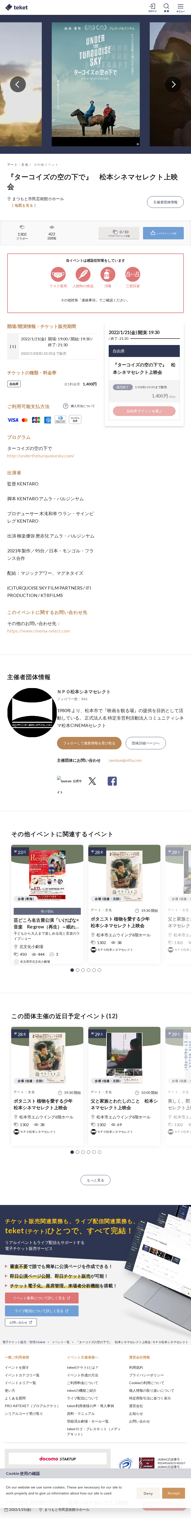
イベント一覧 (61, 1342)
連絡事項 (89, 300)
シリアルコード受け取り (24, 1413)
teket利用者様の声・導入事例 (90, 1406)
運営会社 (136, 1406)
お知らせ (136, 1413)
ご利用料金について (82, 1383)
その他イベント (46, 164)
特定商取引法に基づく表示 (150, 1398)
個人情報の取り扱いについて (151, 1390)
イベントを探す (17, 1367)
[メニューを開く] (180, 7)
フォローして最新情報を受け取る (89, 743)
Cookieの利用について (146, 1383)
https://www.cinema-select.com (38, 630)
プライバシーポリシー (146, 1375)
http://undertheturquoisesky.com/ (40, 455)
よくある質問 (15, 1398)
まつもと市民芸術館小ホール (67, 1509)
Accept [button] (174, 1493)
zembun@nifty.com (125, 760)
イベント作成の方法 (82, 1375)
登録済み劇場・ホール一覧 (88, 1421)
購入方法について (83, 406)
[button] (72, 970)
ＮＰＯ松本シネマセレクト (84, 691)
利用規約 (136, 1367)
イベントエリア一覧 (20, 1383)
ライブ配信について (82, 1398)
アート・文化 (18, 164)
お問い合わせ (139, 1421)
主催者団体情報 (165, 202)
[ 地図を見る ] (24, 205)
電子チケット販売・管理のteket (23, 1342)
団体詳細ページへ (146, 743)
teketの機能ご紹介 (81, 1390)
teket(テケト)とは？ (82, 1367)
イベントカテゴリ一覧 (22, 1375)
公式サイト (69, 783)
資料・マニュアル (81, 1413)
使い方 (10, 1390)
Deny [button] (148, 1493)
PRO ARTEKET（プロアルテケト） (32, 1406)
